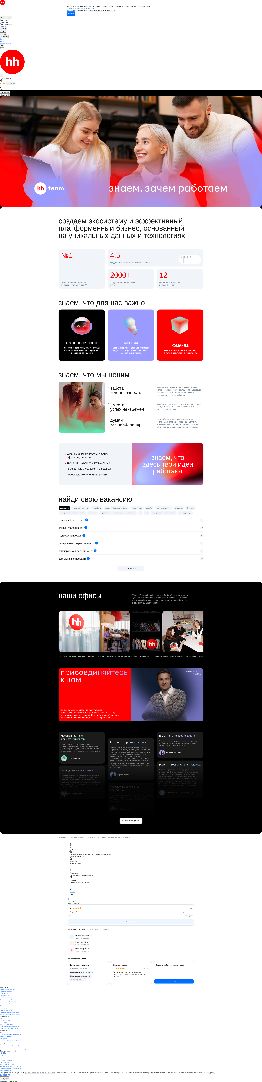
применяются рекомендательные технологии (40, 1073)
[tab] (5, 92)
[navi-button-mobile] (2, 46)
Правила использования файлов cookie (101, 10)
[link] (3, 34)
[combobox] (4, 1078)
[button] (2, 39)
